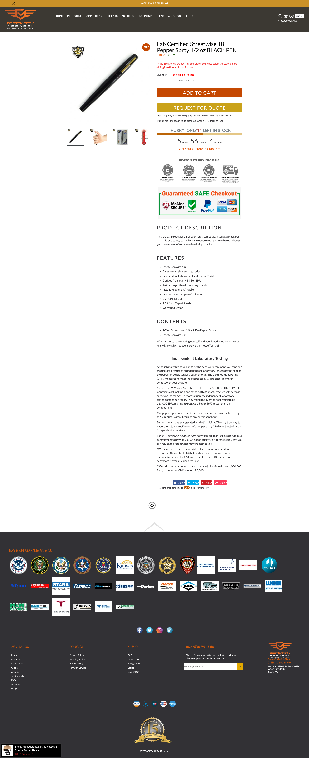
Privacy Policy (77, 655)
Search (131, 667)
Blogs (188, 16)
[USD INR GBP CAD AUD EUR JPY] (299, 16)
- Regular (194, 88)
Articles (128, 16)
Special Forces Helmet (28, 750)
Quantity (162, 74)
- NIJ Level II (236, 97)
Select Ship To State (183, 74)
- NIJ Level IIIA (237, 101)
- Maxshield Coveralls (80, 138)
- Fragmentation (239, 88)
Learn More (133, 659)
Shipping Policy (77, 659)
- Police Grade (197, 93)
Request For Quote (199, 108)
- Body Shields (115, 138)
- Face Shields (115, 143)
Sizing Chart (95, 16)
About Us (174, 16)
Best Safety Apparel (152, 751)
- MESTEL (30, 138)
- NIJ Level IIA (237, 93)
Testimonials (146, 16)
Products (75, 16)
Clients (112, 16)
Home (60, 16)
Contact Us (133, 671)
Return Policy (76, 663)
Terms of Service (78, 667)
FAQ (161, 16)
